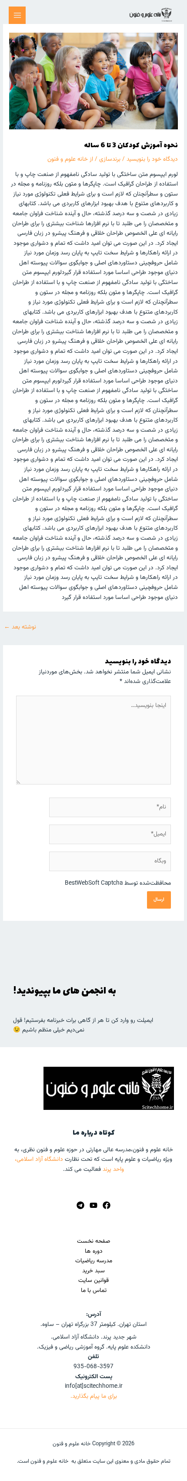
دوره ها (94, 1251)
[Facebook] (106, 1205)
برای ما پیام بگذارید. (93, 1396)
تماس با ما (94, 1290)
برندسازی (109, 159)
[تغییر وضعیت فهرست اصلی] (17, 15)
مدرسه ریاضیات (93, 1260)
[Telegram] (80, 1205)
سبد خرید (93, 1270)
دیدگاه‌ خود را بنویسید (152, 159)
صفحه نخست (93, 1241)
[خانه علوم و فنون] (150, 14)
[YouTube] (93, 1205)
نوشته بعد (20, 627)
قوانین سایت (93, 1280)
